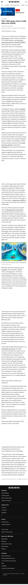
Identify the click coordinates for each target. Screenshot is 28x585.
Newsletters (4, 539)
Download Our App (6, 543)
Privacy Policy (5, 522)
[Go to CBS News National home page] (14, 2)
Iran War (7, 5)
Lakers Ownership (6, 500)
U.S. (2, 5)
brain (21, 361)
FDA (16, 62)
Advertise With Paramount (8, 558)
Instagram (4, 512)
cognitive (22, 109)
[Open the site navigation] (5, 1)
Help (2, 563)
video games (5, 38)
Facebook (4, 510)
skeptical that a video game (15, 210)
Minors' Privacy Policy (7, 532)
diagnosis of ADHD (19, 200)
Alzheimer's (5, 147)
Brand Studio (4, 546)
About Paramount (6, 555)
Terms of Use (4, 529)
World (22, 5)
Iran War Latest (5, 495)
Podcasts (3, 541)
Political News (5, 493)
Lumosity (4, 270)
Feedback (4, 565)
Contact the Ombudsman (8, 568)
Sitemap (3, 549)
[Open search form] (26, 1)
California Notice (5, 524)
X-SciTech (4, 18)
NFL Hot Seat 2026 (6, 498)
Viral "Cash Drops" (15, 5)
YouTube (3, 507)
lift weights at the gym (8, 349)
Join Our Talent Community (8, 560)
